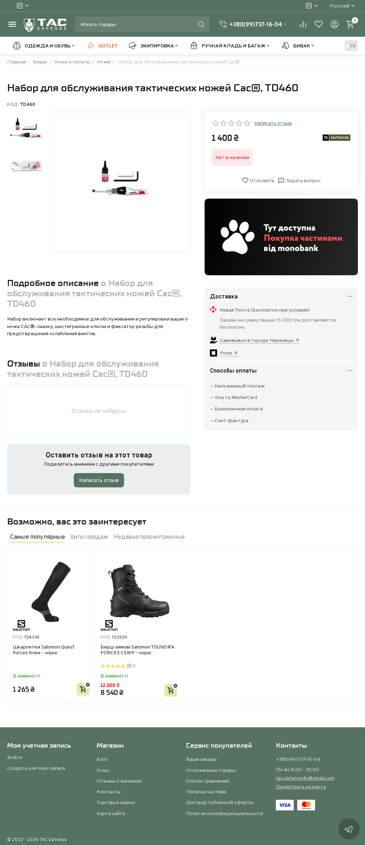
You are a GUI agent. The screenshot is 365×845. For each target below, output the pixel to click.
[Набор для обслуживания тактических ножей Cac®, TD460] (120, 181)
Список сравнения (207, 780)
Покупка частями (206, 791)
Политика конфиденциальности (224, 813)
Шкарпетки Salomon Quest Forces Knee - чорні (43, 650)
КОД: (13, 104)
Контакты (108, 791)
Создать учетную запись (36, 768)
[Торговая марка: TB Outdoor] (336, 137)
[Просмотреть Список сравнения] (303, 24)
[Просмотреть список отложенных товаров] (318, 24)
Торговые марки (116, 802)
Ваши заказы (201, 759)
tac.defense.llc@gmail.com (305, 778)
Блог (102, 759)
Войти (14, 757)
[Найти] (201, 24)
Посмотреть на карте (301, 786)
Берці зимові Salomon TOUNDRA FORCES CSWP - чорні (137, 650)
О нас (103, 770)
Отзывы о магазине (119, 780)
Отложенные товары (211, 770)
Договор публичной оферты (219, 802)
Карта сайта (111, 813)
